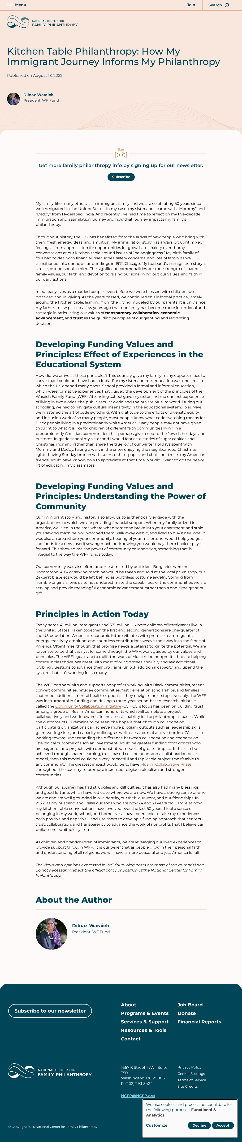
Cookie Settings (191, 1073)
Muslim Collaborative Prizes (166, 764)
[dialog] (190, 1118)
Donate (186, 1013)
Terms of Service (191, 1080)
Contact (131, 1039)
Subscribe (121, 177)
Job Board (190, 1005)
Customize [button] (156, 1125)
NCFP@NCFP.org (138, 1096)
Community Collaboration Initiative (88, 706)
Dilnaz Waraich (38, 95)
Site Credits (187, 1086)
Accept (222, 1125)
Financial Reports (199, 1022)
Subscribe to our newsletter (50, 1011)
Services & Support (145, 1022)
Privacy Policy (189, 1067)
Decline (199, 1125)
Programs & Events (145, 1013)
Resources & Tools (143, 1030)
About (128, 1005)
